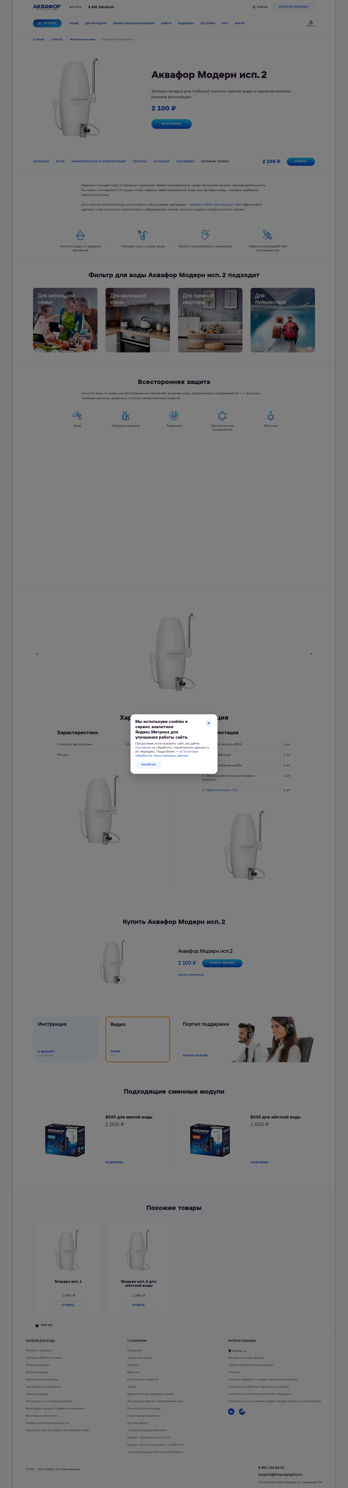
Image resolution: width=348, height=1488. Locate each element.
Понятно (149, 765)
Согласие (142, 747)
